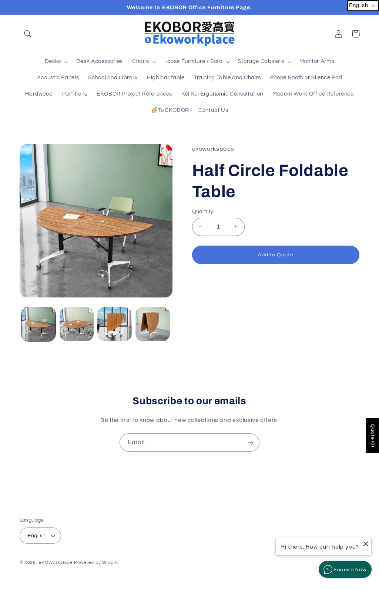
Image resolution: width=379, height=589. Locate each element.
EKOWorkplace (55, 562)
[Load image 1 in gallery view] (38, 324)
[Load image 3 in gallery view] (114, 324)
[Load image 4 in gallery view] (152, 324)
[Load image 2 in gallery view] (77, 324)
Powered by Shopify (96, 562)
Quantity (203, 211)
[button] (28, 33)
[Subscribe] (250, 442)
